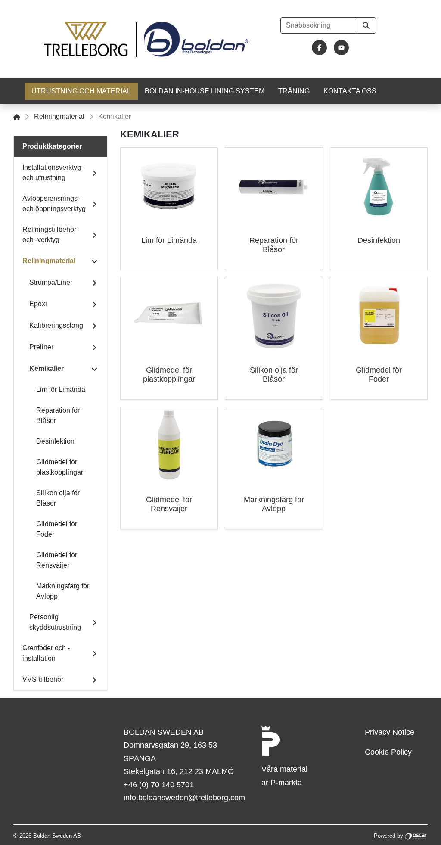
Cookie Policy (388, 752)
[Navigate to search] (366, 25)
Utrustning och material (81, 91)
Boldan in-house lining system (204, 91)
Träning (294, 91)
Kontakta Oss (349, 91)
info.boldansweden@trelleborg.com (184, 797)
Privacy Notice (389, 732)
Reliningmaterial (59, 116)
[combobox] (318, 25)
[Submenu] (94, 172)
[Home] (16, 116)
